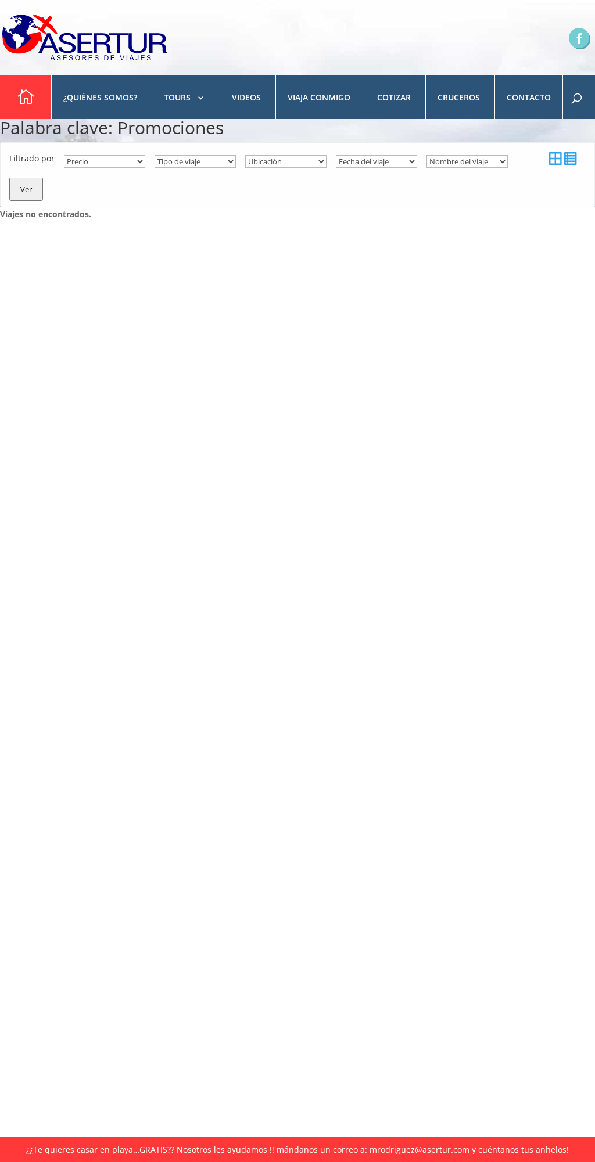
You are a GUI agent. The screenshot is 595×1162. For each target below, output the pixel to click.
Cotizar (394, 97)
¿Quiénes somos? (100, 97)
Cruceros (459, 97)
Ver (26, 189)
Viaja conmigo (319, 97)
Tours (177, 97)
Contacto (529, 97)
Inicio (24, 97)
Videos (246, 97)
